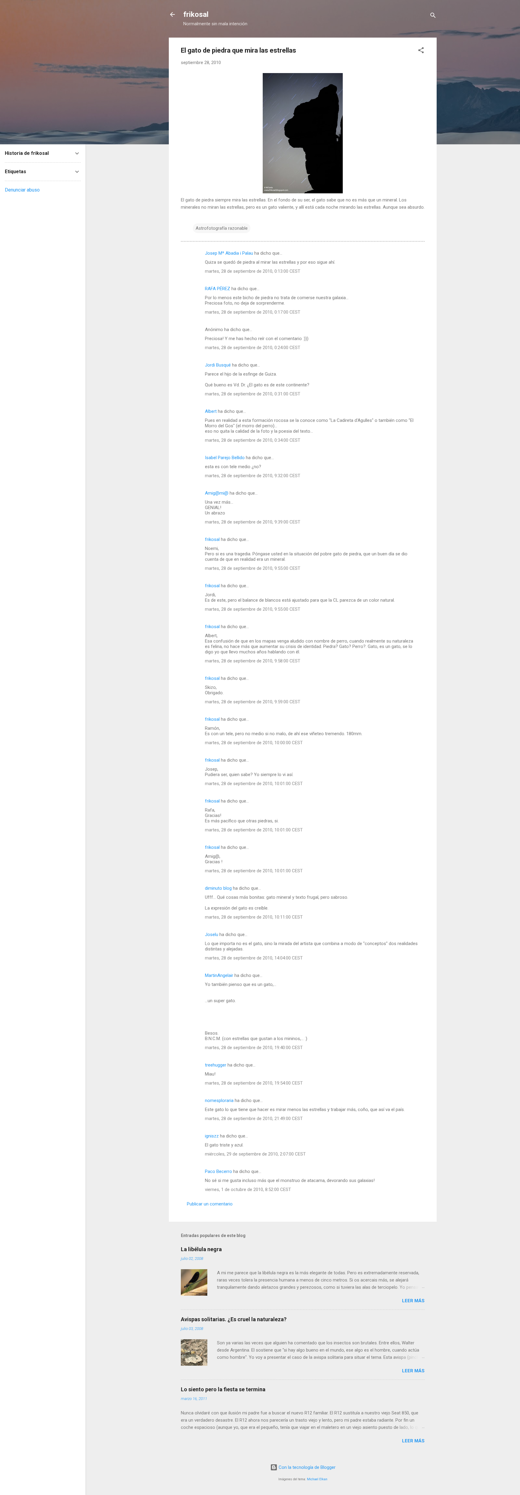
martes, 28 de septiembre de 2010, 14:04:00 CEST (254, 958)
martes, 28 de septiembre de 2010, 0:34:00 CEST (252, 440)
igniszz (212, 1136)
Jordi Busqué (218, 365)
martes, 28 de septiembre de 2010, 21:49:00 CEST (254, 1118)
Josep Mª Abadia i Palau (229, 253)
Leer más (413, 1300)
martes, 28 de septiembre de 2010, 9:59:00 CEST (252, 702)
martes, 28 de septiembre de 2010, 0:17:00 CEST (252, 312)
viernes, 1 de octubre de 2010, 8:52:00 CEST (248, 1189)
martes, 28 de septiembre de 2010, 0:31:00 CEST (252, 394)
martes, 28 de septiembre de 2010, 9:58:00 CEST (252, 661)
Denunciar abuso (22, 190)
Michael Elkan (317, 1479)
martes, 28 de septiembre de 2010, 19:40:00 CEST (254, 1047)
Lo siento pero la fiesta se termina (223, 1389)
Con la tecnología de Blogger (306, 1467)
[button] (421, 51)
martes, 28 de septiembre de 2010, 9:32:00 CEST (252, 475)
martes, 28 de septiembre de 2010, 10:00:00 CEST (254, 742)
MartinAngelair (219, 975)
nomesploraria (219, 1100)
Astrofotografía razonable (222, 228)
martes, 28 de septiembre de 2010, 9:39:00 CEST (252, 522)
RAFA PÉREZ (217, 288)
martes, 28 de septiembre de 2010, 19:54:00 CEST (254, 1083)
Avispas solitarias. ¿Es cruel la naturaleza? (233, 1319)
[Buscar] (433, 16)
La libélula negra (201, 1249)
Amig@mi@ (216, 493)
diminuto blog (218, 888)
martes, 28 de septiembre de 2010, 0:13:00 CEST (252, 271)
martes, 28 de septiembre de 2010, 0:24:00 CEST (252, 347)
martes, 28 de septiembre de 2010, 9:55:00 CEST (252, 568)
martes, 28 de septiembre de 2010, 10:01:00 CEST (254, 783)
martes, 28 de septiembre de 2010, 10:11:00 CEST (254, 917)
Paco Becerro (218, 1171)
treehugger (215, 1065)
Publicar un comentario (210, 1204)
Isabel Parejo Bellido (225, 457)
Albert (211, 411)
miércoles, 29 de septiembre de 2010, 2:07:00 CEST (255, 1154)
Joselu (211, 934)
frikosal (196, 14)
